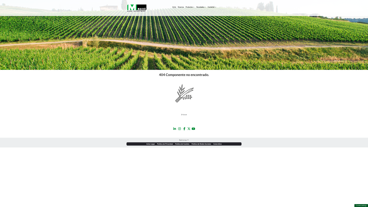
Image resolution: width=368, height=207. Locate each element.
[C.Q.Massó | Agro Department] (137, 8)
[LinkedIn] (174, 129)
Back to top (183, 140)
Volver (184, 115)
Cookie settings (361, 205)
